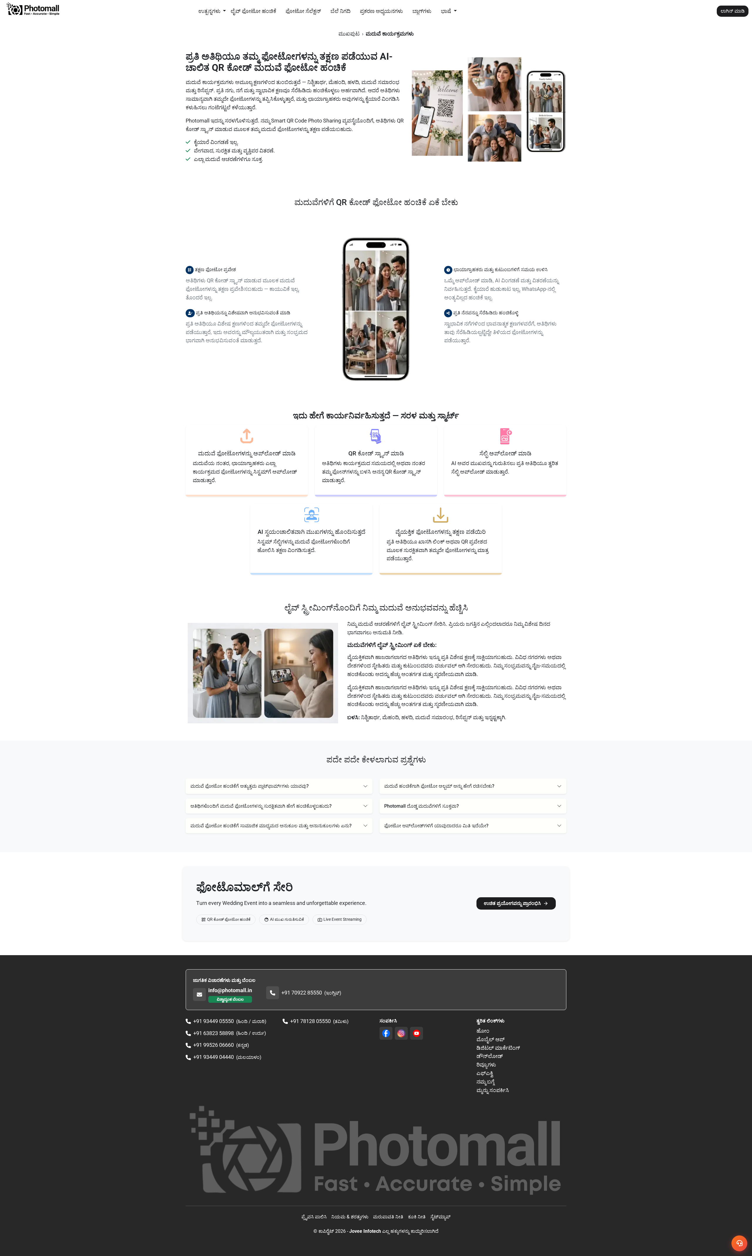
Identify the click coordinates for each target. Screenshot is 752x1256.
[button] (279, 786)
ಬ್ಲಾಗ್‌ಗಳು (422, 11)
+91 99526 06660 (213, 1045)
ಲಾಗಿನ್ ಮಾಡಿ (733, 11)
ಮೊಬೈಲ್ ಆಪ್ (490, 1039)
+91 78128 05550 (310, 1021)
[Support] (739, 1243)
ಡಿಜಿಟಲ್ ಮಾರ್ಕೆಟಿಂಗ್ (498, 1048)
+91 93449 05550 (213, 1021)
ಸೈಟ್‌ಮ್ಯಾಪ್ (440, 1217)
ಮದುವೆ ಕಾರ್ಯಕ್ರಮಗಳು (390, 34)
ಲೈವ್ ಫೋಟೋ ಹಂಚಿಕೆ (253, 11)
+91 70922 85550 (301, 993)
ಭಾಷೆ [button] (446, 11)
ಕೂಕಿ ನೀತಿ (417, 1217)
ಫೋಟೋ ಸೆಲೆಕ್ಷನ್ (303, 11)
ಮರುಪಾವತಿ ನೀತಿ (388, 1217)
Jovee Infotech (365, 1231)
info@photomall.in (230, 990)
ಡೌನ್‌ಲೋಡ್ (489, 1056)
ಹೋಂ (482, 1031)
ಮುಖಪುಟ (349, 34)
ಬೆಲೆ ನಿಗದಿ (340, 11)
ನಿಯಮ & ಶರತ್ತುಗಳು (349, 1217)
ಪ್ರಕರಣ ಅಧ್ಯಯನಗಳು (381, 11)
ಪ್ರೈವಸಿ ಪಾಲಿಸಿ (314, 1217)
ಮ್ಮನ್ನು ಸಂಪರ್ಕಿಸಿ (492, 1090)
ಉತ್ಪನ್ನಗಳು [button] (210, 11)
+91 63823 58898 (213, 1033)
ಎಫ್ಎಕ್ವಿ (484, 1073)
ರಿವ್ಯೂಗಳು (486, 1065)
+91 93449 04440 (213, 1057)
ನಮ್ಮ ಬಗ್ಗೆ (485, 1082)
